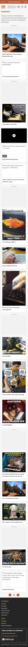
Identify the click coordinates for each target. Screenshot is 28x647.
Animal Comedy (5, 610)
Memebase (4, 608)
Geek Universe (5, 612)
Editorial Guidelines (6, 625)
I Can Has (3, 603)
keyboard (20, 16)
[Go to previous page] (10, 595)
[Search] (4, 2)
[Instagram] (18, 7)
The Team (3, 621)
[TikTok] (25, 7)
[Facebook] (22, 7)
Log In (25, 2)
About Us (3, 623)
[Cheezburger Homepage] (14, 640)
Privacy (16, 644)
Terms (13, 644)
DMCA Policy (24, 644)
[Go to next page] (18, 595)
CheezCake (4, 615)
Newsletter (13, 7)
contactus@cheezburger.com (10, 636)
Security (19, 644)
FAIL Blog (3, 606)
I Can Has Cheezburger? (14, 2)
